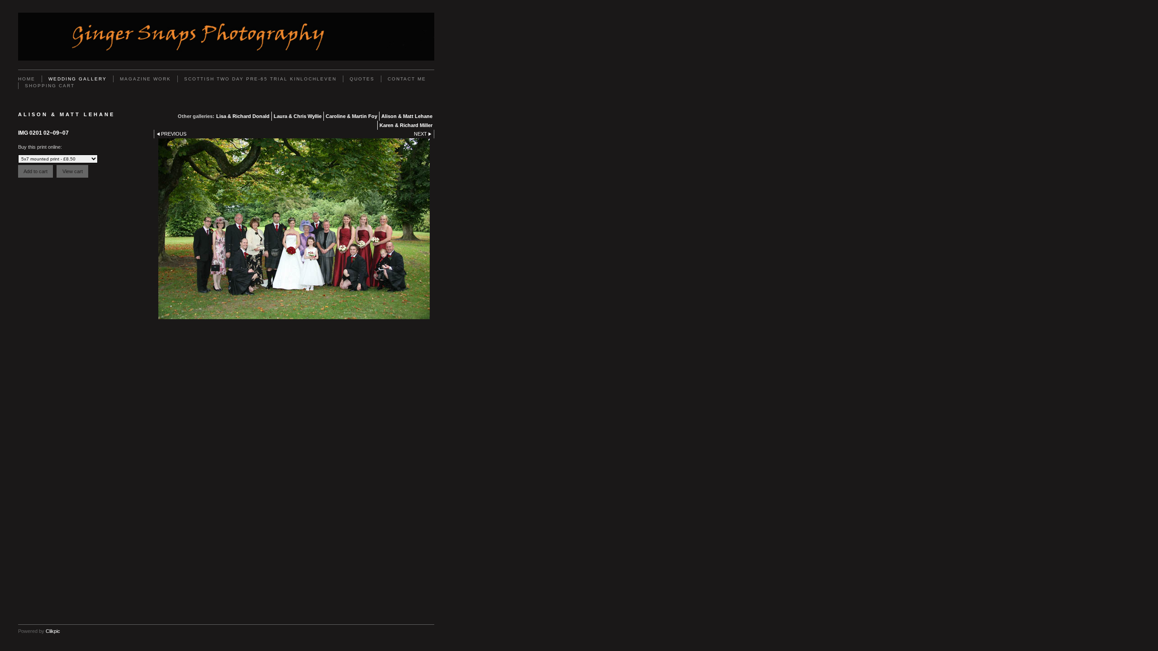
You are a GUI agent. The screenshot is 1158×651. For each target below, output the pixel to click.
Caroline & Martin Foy (351, 116)
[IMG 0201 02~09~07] (294, 228)
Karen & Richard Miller (406, 125)
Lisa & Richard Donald (243, 116)
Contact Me (407, 78)
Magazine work (145, 78)
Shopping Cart (50, 85)
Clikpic (53, 631)
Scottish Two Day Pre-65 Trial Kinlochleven (260, 78)
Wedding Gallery (77, 78)
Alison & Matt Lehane (406, 116)
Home (26, 78)
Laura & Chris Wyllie (298, 116)
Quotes (362, 78)
